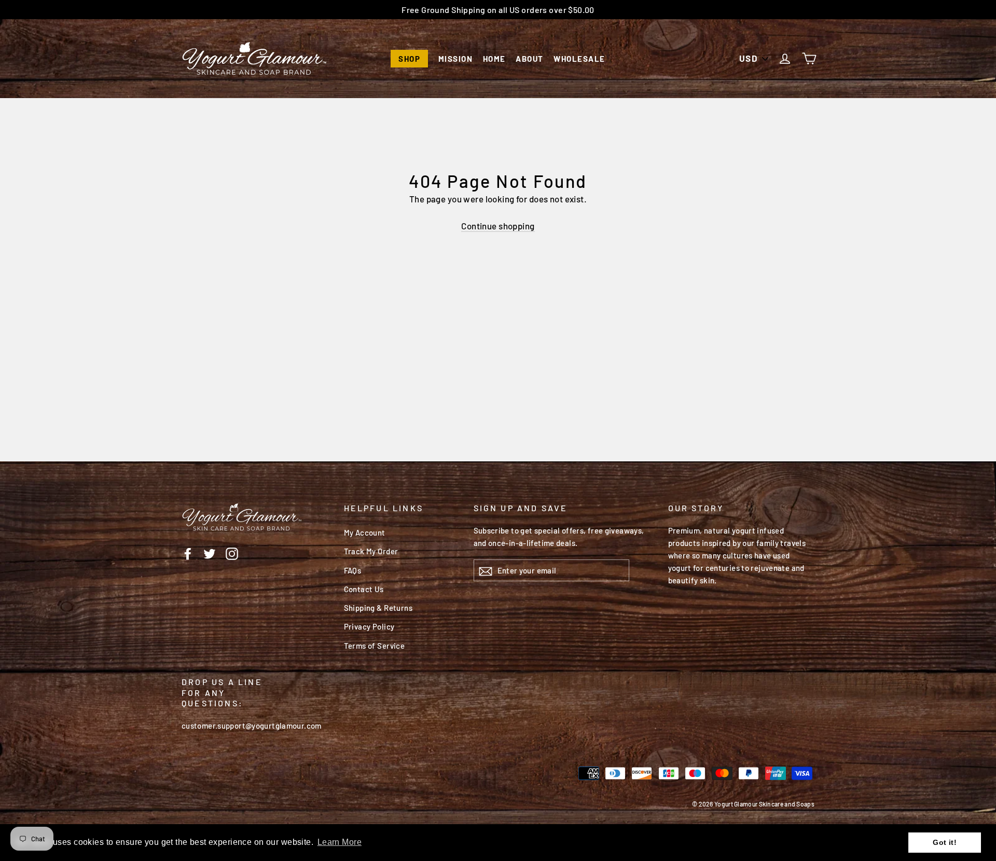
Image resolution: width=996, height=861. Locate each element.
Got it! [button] (945, 842)
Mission (455, 58)
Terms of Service (374, 645)
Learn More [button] (339, 842)
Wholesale (579, 58)
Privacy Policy (369, 626)
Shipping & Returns (378, 607)
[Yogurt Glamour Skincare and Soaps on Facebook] (188, 552)
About (530, 58)
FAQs (353, 570)
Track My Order (371, 551)
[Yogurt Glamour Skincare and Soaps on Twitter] (209, 552)
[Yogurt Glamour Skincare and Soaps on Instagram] (232, 552)
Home (494, 58)
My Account (364, 532)
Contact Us (364, 589)
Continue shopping (497, 226)
